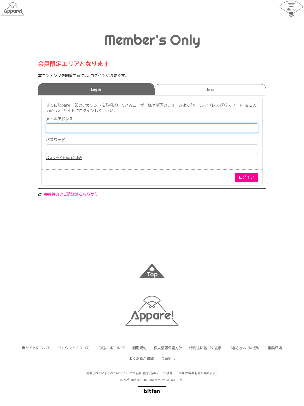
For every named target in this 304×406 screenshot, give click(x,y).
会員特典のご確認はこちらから (71, 194)
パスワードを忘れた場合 (64, 157)
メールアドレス (59, 119)
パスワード (55, 140)
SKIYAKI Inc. (175, 379)
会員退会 (168, 358)
